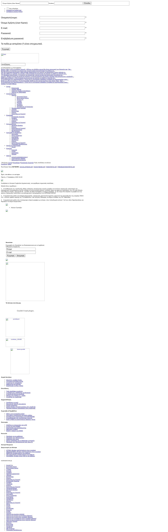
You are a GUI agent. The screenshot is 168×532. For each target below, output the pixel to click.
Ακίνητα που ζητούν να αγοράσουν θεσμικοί (19, 515)
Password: (6, 33)
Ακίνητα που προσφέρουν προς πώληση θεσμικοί (21, 520)
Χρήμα (8, 507)
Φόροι (8, 504)
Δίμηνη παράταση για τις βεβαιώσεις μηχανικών (20, 440)
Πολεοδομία (9, 498)
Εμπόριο (9, 522)
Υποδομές (9, 484)
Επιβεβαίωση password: (12, 38)
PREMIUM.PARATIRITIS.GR (66, 167)
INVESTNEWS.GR (39, 167)
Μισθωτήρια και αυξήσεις (13, 384)
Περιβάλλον (9, 499)
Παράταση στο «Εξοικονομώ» (15, 437)
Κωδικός (51, 3)
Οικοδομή (9, 527)
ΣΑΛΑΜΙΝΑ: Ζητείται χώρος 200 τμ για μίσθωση (20, 456)
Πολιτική (8, 512)
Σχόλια (8, 511)
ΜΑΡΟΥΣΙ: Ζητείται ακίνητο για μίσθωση (18, 453)
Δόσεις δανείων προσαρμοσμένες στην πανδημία (20, 406)
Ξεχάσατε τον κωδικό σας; (14, 10)
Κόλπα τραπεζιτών (11, 405)
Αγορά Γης (9, 465)
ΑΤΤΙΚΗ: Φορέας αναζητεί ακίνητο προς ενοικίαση (21, 450)
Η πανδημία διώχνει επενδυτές (15, 394)
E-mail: (4, 28)
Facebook (4, 164)
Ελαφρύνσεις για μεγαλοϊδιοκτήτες (16, 428)
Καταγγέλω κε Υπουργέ (13, 479)
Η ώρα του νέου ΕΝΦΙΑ (13, 426)
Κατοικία (8, 471)
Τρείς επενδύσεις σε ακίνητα (14, 391)
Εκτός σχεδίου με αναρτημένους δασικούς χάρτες (20, 419)
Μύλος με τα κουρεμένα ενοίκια (15, 413)
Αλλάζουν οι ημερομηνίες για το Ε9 (16, 425)
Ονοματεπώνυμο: (9, 17)
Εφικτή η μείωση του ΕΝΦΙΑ (14, 430)
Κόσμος (8, 478)
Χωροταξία (9, 494)
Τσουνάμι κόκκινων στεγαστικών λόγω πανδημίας (20, 408)
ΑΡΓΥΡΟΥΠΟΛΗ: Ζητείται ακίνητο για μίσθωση (20, 454)
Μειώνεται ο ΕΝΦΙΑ (12, 429)
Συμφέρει (8, 482)
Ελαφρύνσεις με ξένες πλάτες (14, 385)
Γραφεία (8, 469)
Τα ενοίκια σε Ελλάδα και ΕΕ (14, 381)
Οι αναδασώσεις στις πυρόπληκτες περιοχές (19, 418)
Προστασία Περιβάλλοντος (14, 530)
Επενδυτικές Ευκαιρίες (27, 162)
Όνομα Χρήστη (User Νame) (11, 3)
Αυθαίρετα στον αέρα (12, 439)
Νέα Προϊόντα (10, 528)
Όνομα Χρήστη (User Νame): (14, 23)
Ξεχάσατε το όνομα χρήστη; (14, 11)
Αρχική (10, 162)
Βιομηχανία (9, 524)
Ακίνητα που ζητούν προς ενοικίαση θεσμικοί (19, 517)
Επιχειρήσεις (10, 476)
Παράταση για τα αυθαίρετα (14, 436)
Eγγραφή (5, 49)
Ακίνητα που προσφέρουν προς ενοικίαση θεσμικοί (21, 518)
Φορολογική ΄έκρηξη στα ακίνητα (16, 404)
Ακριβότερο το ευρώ (12, 402)
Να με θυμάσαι (13, 8)
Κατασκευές (9, 525)
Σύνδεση (3, 83)
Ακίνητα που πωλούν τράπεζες (15, 514)
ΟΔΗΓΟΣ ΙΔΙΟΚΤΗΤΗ (12, 474)
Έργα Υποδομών (11, 495)
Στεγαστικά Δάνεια (11, 488)
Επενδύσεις (16, 162)
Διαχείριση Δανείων (11, 489)
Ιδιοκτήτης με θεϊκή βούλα (14, 380)
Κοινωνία (9, 510)
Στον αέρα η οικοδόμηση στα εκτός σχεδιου (19, 415)
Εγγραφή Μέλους (11, 83)
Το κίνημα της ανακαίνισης (14, 383)
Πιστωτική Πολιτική (11, 521)
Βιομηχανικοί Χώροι (12, 468)
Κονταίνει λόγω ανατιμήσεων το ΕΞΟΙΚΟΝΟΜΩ (20, 416)
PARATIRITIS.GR (51, 167)
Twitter (9, 164)
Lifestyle (8, 475)
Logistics (9, 472)
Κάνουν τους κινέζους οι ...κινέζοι (15, 395)
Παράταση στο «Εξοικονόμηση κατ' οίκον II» (19, 442)
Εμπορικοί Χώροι (11, 466)
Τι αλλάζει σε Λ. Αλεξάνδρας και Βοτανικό (18, 392)
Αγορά (8, 505)
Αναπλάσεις (9, 497)
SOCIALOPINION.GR (26, 167)
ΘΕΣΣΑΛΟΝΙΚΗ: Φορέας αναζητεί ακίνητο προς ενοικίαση (23, 451)
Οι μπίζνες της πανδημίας (14, 397)
